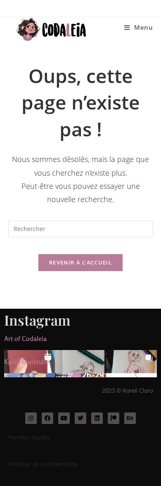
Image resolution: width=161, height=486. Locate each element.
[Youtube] (64, 418)
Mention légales (29, 437)
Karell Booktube (26, 361)
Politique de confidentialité (43, 464)
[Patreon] (113, 418)
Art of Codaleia (25, 338)
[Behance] (130, 418)
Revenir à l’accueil (80, 262)
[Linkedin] (97, 418)
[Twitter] (80, 418)
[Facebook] (47, 418)
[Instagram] (31, 418)
